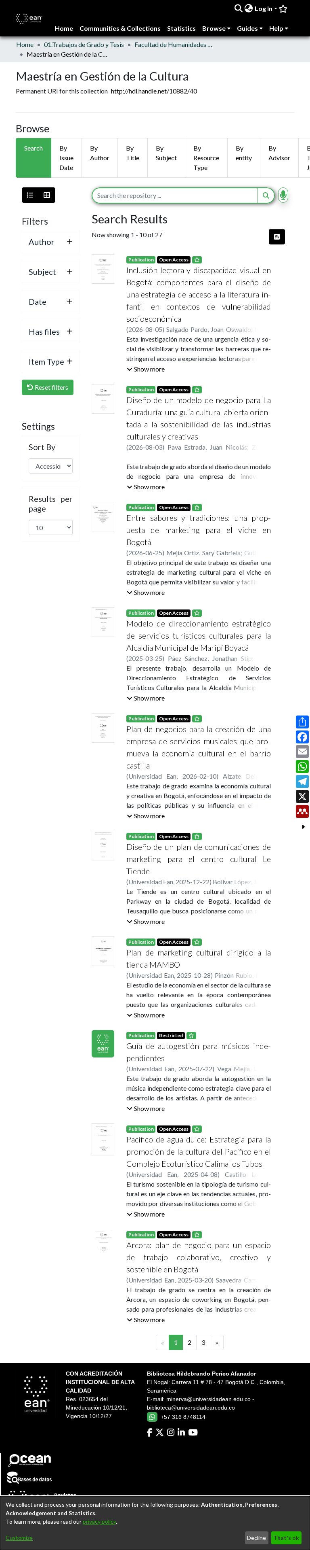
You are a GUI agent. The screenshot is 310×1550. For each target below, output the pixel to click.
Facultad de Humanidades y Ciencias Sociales (174, 44)
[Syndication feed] (277, 236)
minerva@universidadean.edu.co (208, 1399)
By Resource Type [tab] (206, 157)
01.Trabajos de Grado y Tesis (84, 44)
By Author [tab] (99, 152)
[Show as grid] (46, 195)
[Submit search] (239, 8)
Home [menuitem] (64, 28)
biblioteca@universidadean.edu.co (191, 1407)
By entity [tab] (244, 152)
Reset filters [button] (51, 387)
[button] (145, 369)
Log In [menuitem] (263, 8)
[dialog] (155, 1523)
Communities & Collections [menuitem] (120, 28)
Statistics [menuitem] (181, 28)
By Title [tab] (132, 152)
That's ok (286, 1537)
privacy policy (99, 1521)
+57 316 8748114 (183, 1417)
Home (25, 44)
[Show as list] (30, 195)
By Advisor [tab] (279, 152)
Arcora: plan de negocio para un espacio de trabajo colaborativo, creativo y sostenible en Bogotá (198, 1257)
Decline (256, 1537)
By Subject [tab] (166, 152)
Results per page (51, 503)
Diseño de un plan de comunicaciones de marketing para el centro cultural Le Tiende (198, 859)
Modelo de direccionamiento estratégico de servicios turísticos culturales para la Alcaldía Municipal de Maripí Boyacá (198, 635)
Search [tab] (33, 148)
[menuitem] (249, 8)
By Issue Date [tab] (66, 157)
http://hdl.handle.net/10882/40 (154, 91)
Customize (19, 1537)
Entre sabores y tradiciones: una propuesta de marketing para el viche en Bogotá (198, 530)
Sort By (42, 447)
